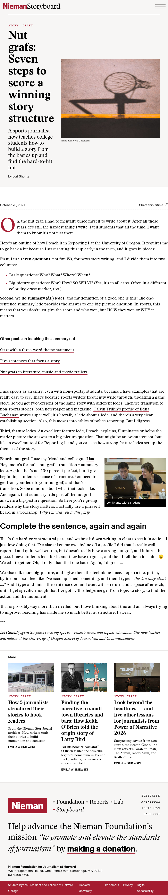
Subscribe (150, 795)
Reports (99, 801)
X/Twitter (150, 801)
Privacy (128, 885)
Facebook (151, 813)
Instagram (150, 807)
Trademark (112, 885)
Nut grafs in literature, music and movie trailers (43, 372)
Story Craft (20, 25)
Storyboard (70, 809)
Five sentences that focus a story (30, 361)
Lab (118, 801)
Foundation (70, 801)
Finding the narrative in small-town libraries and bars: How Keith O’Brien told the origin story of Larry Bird (82, 721)
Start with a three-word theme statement (37, 350)
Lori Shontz (20, 176)
